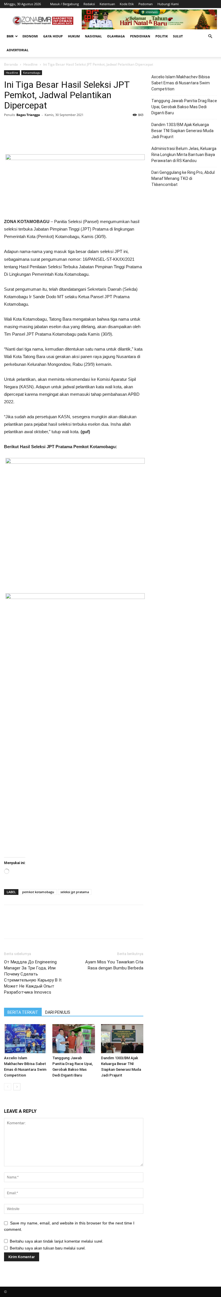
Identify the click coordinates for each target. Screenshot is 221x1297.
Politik (161, 36)
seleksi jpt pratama (74, 892)
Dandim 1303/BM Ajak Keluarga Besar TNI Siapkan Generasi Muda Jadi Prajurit (182, 130)
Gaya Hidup (53, 36)
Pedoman (145, 4)
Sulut (178, 36)
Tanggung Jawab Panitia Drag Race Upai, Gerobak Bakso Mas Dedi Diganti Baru (184, 106)
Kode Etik (127, 4)
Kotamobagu (31, 73)
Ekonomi (30, 36)
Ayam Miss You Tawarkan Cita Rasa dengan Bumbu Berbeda (114, 965)
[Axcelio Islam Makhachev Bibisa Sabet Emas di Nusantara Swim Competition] (25, 1038)
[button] (210, 36)
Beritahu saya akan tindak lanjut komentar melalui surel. (56, 1241)
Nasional (93, 36)
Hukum (74, 36)
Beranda (11, 64)
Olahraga (116, 36)
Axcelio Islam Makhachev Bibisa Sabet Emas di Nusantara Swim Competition (180, 83)
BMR (10, 36)
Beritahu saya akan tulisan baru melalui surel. (48, 1248)
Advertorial (17, 50)
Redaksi (89, 4)
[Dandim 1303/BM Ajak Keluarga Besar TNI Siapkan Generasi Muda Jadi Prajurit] (122, 1038)
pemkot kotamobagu (38, 892)
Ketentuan (107, 4)
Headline (30, 64)
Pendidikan (140, 36)
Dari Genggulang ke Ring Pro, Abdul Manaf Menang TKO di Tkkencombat (183, 178)
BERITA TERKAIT (22, 1012)
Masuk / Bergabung (64, 4)
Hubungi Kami (168, 4)
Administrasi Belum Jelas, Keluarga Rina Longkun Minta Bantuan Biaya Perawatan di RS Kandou (183, 154)
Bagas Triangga (28, 115)
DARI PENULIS (57, 1012)
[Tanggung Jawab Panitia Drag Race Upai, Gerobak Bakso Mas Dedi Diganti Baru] (73, 1038)
